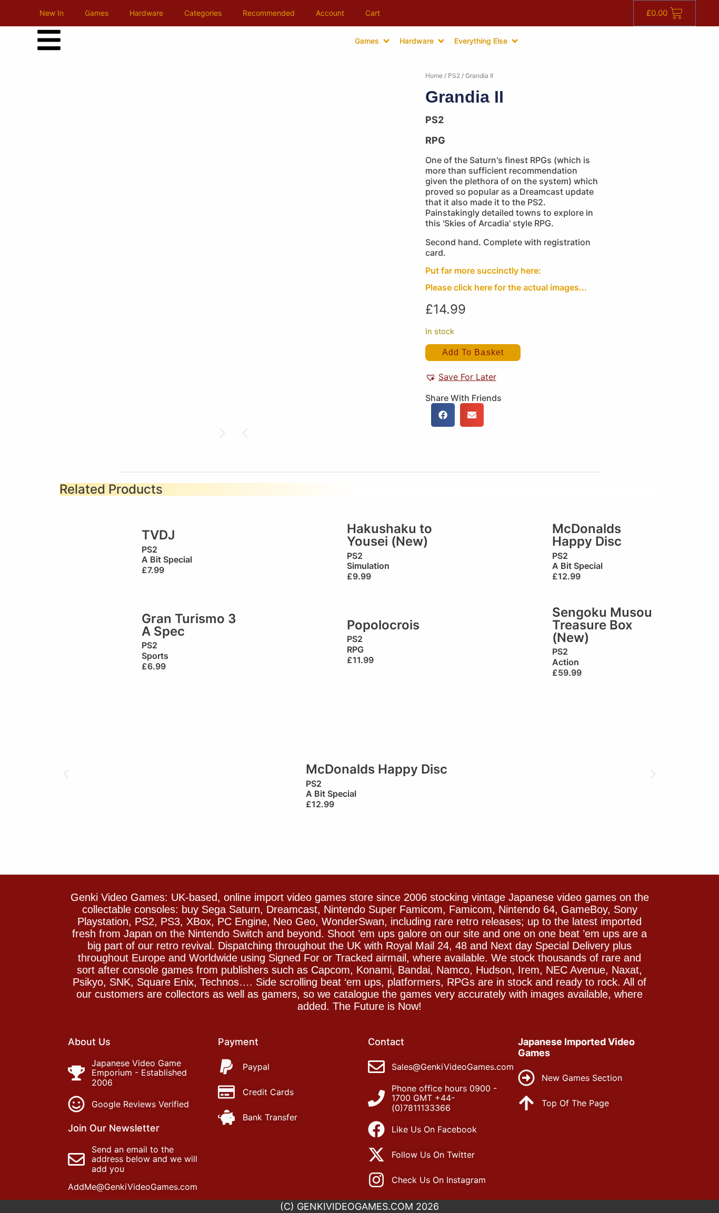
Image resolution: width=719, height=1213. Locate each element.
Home (434, 75)
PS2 (454, 75)
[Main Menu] (49, 40)
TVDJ (158, 535)
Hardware (146, 12)
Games (96, 12)
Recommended (269, 12)
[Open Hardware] (441, 41)
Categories (203, 12)
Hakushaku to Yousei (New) (389, 535)
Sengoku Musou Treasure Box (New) (602, 625)
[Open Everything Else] (515, 41)
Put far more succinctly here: (483, 270)
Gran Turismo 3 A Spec (189, 625)
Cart (372, 12)
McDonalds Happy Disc (587, 535)
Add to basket (473, 352)
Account (330, 12)
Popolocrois (383, 625)
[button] (245, 433)
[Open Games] (386, 41)
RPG (435, 140)
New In (51, 12)
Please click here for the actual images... (506, 287)
